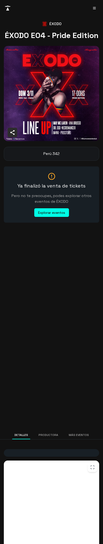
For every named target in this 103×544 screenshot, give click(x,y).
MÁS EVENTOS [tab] (79, 435)
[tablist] (51, 435)
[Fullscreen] (92, 467)
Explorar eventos (51, 212)
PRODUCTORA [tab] (48, 435)
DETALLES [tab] (21, 435)
